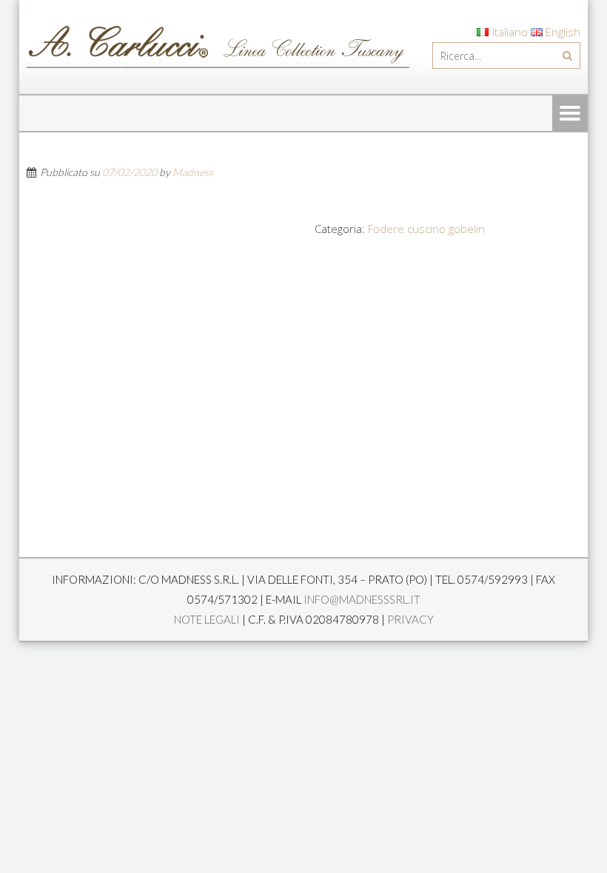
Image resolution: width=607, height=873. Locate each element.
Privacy (410, 619)
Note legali (207, 619)
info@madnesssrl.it (362, 599)
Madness (192, 172)
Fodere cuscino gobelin (426, 228)
